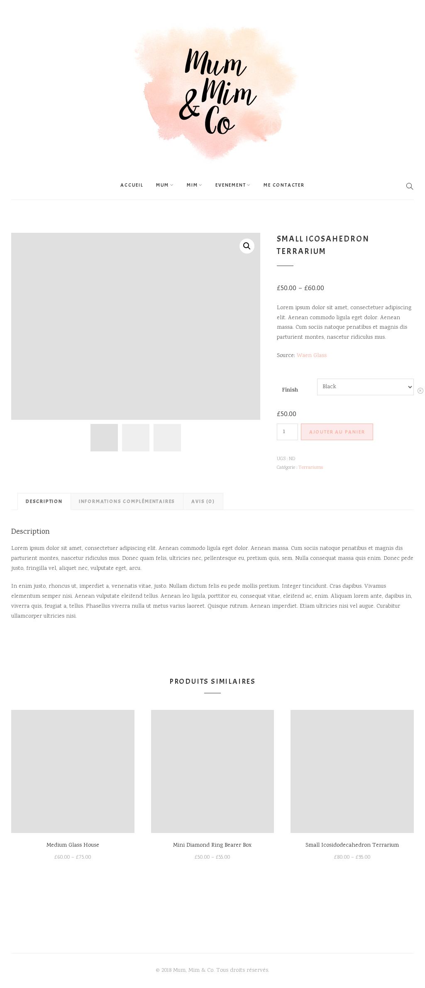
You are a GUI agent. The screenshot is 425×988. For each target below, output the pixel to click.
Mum (162, 185)
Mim (192, 185)
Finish (290, 390)
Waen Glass (312, 356)
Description (44, 501)
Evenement (230, 185)
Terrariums (310, 467)
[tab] (44, 501)
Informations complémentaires (127, 501)
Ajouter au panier (337, 432)
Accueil (132, 185)
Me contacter (284, 185)
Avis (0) (203, 501)
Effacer (420, 393)
